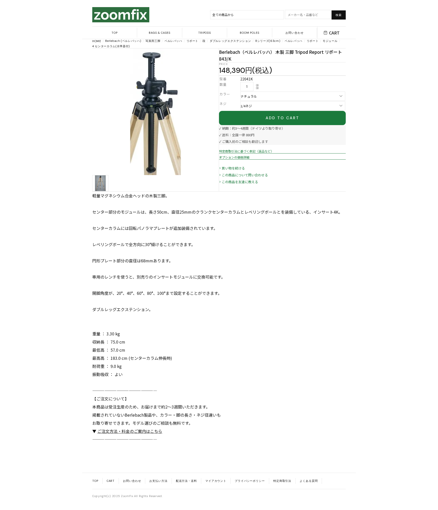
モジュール (330, 41)
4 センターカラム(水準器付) (111, 46)
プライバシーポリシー (250, 481)
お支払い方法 (158, 481)
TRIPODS (204, 33)
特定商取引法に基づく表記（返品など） (246, 151)
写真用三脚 (152, 41)
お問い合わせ (294, 33)
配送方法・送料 (186, 481)
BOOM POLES (249, 33)
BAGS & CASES (159, 33)
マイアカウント (215, 481)
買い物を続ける (233, 168)
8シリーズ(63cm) (267, 41)
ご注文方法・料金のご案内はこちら (129, 431)
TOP (115, 33)
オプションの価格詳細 (234, 157)
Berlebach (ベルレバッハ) (123, 41)
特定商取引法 (282, 481)
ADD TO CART (282, 118)
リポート (192, 41)
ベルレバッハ (173, 41)
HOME (96, 41)
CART (334, 33)
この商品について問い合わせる (245, 175)
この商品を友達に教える (240, 181)
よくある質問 (309, 481)
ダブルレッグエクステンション (230, 41)
